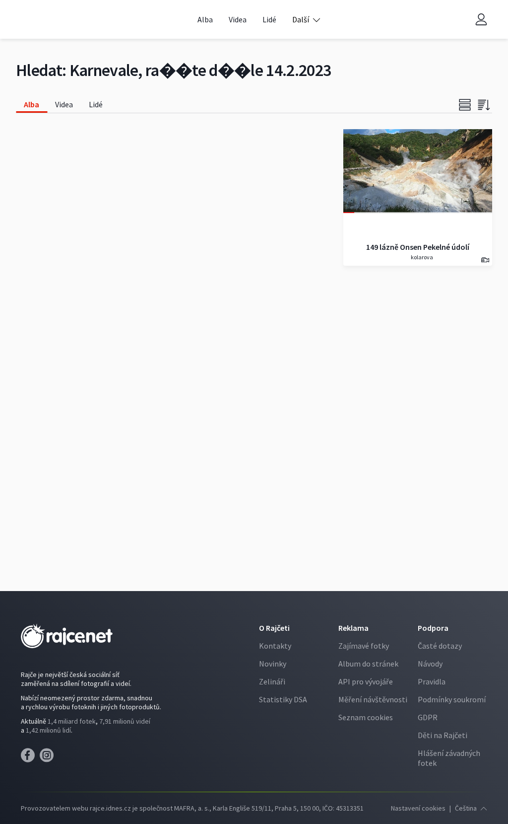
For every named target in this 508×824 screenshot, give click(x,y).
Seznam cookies (365, 717)
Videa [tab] (64, 104)
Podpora (433, 628)
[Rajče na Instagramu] (48, 757)
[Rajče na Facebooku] (30, 757)
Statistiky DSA (283, 699)
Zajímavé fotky (363, 646)
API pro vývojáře (365, 681)
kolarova (421, 257)
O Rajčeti (274, 628)
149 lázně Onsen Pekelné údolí (417, 247)
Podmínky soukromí (452, 699)
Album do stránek (368, 664)
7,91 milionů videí (124, 721)
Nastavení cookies (418, 808)
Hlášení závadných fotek (449, 758)
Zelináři (272, 681)
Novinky (272, 664)
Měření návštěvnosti (372, 699)
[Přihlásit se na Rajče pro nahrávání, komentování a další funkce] (481, 19)
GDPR (428, 717)
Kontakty (275, 646)
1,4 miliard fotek (72, 721)
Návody (430, 664)
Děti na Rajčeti (442, 735)
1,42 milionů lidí (48, 730)
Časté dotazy (440, 646)
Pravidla (431, 681)
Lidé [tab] (96, 104)
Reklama (353, 628)
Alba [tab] (31, 104)
